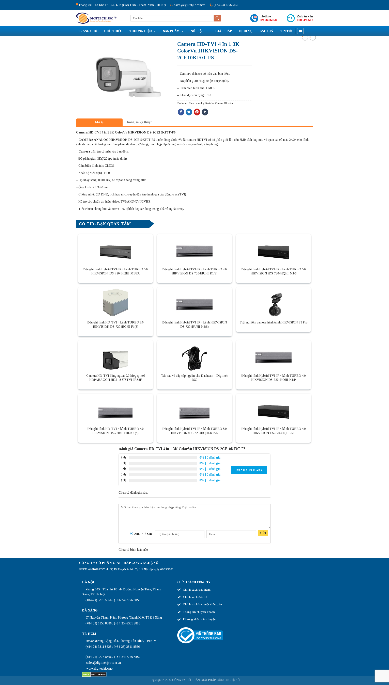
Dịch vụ (245, 31)
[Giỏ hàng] (300, 31)
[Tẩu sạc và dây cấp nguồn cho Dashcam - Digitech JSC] (194, 355)
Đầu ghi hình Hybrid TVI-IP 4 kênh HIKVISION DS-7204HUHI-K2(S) (194, 324)
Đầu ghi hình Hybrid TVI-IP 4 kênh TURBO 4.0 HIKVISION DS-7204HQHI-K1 (273, 431)
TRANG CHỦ (87, 31)
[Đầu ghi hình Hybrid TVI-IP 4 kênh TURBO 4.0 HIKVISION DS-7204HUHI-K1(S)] (194, 249)
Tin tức (286, 31)
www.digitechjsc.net (99, 668)
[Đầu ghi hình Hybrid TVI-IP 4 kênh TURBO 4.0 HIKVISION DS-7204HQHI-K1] (273, 409)
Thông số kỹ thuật (138, 122)
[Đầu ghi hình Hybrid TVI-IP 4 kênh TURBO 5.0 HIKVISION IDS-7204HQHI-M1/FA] (115, 249)
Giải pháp (223, 31)
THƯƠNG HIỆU (140, 31)
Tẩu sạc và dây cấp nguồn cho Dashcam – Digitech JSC (194, 378)
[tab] (99, 122)
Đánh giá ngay (249, 470)
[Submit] (217, 18)
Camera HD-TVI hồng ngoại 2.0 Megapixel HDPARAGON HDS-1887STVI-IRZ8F (115, 378)
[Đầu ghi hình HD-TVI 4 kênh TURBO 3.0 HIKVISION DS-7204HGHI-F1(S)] (115, 302)
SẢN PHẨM (171, 31)
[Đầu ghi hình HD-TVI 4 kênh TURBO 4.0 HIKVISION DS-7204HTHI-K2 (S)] (115, 409)
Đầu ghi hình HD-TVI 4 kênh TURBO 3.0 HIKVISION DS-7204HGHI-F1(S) (115, 324)
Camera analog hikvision (201, 103)
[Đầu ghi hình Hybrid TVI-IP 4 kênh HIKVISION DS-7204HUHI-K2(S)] (194, 302)
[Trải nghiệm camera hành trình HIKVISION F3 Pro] (273, 302)
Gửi (263, 533)
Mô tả (99, 122)
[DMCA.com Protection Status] (94, 674)
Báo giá (266, 31)
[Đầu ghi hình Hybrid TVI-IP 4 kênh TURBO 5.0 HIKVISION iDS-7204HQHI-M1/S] (273, 249)
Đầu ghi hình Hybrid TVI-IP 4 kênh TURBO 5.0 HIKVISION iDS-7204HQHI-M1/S (273, 271)
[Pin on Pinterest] (197, 112)
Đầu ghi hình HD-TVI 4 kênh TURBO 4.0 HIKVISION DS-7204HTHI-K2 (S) (115, 431)
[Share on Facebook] (181, 112)
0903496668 (268, 20)
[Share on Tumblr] (205, 112)
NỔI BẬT (197, 31)
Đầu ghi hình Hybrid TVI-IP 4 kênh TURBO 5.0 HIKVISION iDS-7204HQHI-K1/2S (194, 431)
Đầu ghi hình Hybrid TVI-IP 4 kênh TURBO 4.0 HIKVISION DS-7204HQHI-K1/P (273, 378)
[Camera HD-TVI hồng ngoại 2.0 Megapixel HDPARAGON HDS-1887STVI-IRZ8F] (115, 355)
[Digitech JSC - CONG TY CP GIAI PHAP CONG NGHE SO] (96, 18)
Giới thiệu (113, 31)
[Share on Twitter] (189, 112)
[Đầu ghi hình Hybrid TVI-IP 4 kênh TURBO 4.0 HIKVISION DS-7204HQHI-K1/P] (273, 355)
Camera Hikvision (224, 103)
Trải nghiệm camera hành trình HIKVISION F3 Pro (274, 322)
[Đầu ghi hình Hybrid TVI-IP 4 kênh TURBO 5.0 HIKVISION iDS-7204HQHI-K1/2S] (194, 409)
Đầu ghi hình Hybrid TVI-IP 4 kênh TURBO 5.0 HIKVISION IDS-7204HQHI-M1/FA (115, 271)
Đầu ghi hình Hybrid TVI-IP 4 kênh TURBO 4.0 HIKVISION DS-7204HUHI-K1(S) (194, 271)
